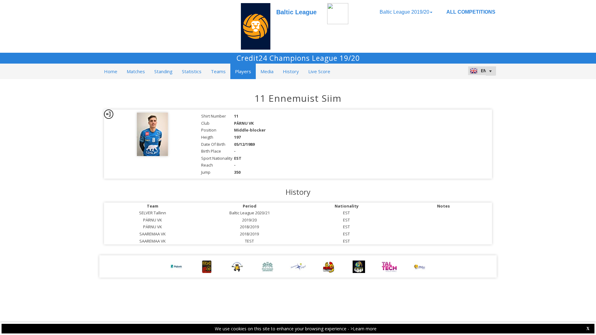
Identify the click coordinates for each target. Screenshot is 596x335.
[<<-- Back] (108, 114)
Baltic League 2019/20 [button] (404, 12)
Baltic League (296, 12)
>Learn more (363, 329)
